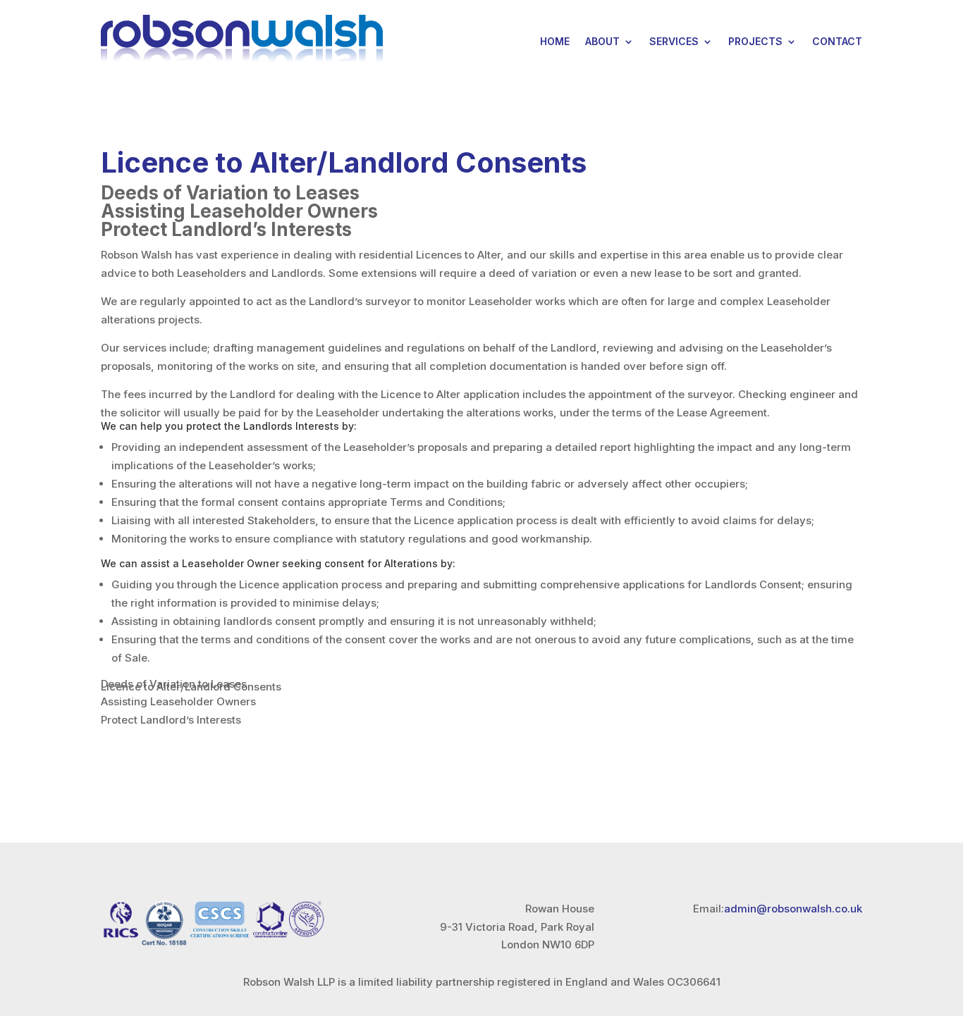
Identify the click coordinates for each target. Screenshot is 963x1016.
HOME (555, 41)
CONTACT (837, 41)
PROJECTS (755, 41)
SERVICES (674, 41)
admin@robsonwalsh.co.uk (793, 908)
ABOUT (602, 41)
